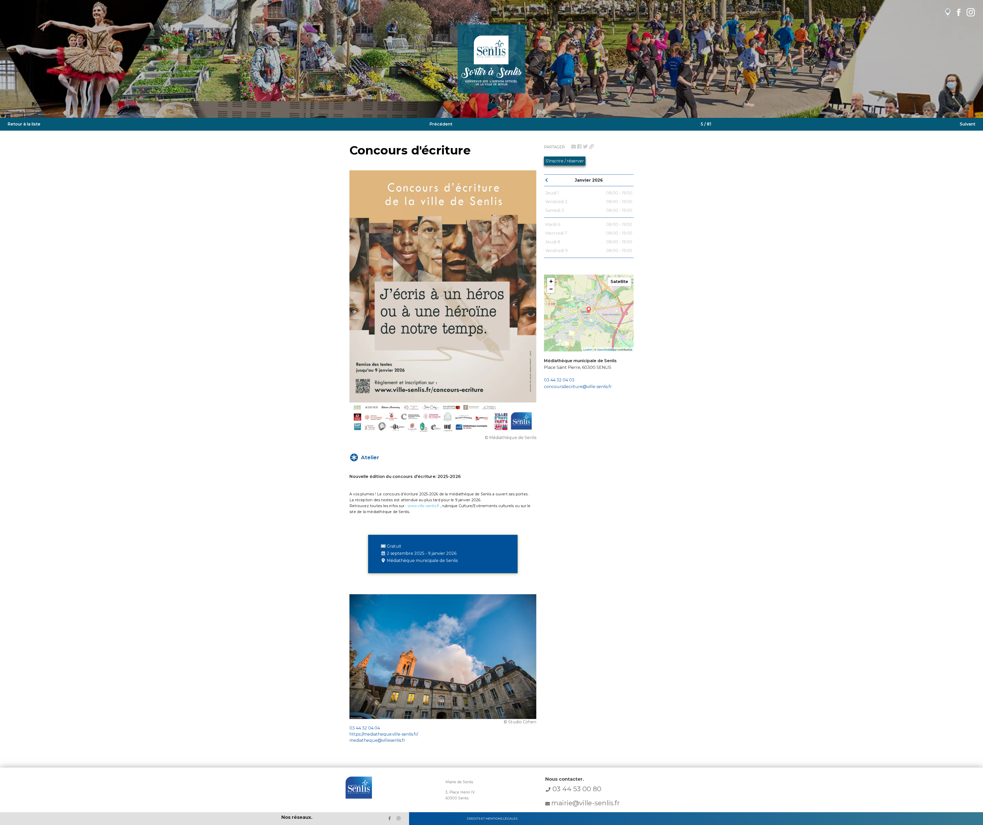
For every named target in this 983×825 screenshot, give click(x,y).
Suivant (967, 124)
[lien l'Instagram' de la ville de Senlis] (398, 818)
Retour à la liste (24, 124)
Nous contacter (564, 779)
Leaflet (587, 349)
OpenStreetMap (607, 349)
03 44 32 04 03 (559, 380)
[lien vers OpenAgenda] (947, 12)
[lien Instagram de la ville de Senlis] (971, 12)
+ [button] (551, 281)
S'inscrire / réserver (565, 161)
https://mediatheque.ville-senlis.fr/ (383, 734)
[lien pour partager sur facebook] (579, 146)
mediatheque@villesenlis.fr (377, 740)
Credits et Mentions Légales (492, 818)
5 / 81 (706, 124)
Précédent (441, 124)
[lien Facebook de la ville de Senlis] (958, 12)
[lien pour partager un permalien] (591, 146)
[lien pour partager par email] (573, 146)
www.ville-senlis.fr (424, 506)
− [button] (551, 289)
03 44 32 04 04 (364, 728)
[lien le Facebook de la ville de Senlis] (390, 818)
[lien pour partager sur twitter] (585, 146)
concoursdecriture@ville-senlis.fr (578, 386)
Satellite (619, 281)
